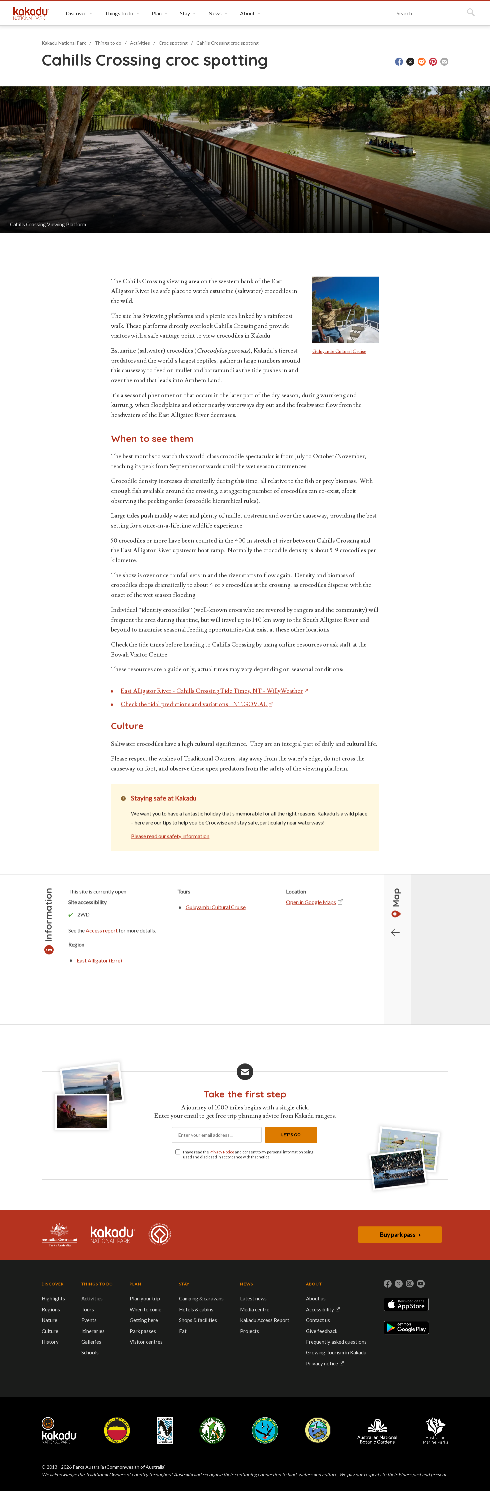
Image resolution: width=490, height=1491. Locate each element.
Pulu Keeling (318, 1430)
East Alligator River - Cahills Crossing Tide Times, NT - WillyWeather (212, 691)
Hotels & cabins (196, 1309)
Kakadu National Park (31, 13)
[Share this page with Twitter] (410, 62)
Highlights (53, 1298)
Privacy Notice (222, 1152)
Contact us (318, 1320)
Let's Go (291, 1134)
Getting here (144, 1320)
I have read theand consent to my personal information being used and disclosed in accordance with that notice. (248, 1154)
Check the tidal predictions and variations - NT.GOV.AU (194, 704)
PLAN (135, 1283)
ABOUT (314, 1283)
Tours (87, 1309)
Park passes (143, 1331)
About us (316, 1298)
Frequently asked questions (336, 1342)
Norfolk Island (212, 1430)
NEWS (246, 1283)
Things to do (108, 43)
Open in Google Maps (311, 902)
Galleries (91, 1342)
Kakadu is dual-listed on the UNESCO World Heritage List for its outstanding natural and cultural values (159, 1234)
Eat (183, 1331)
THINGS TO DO (97, 1283)
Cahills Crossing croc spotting (227, 43)
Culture (50, 1331)
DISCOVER (53, 1283)
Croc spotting (173, 43)
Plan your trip (145, 1298)
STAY (184, 1283)
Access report (102, 930)
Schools (90, 1352)
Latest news (253, 1298)
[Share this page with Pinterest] (433, 62)
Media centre (254, 1309)
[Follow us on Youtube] (421, 1284)
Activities (140, 43)
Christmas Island (265, 1430)
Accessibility (320, 1309)
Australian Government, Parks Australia (59, 1234)
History (50, 1342)
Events (89, 1320)
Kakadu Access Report (264, 1320)
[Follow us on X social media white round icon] (399, 1284)
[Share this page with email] (444, 62)
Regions (51, 1309)
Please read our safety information (170, 836)
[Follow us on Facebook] (388, 1284)
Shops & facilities (198, 1320)
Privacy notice (322, 1363)
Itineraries (93, 1331)
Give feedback (321, 1331)
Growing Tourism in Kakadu (336, 1352)
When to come (145, 1309)
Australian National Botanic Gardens (377, 1430)
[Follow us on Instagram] (410, 1284)
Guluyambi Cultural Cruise (339, 352)
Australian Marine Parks (435, 1430)
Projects (249, 1331)
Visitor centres (146, 1342)
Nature (49, 1320)
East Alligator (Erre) (99, 960)
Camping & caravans (201, 1298)
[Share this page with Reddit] (422, 62)
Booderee (165, 1430)
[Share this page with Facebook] (399, 62)
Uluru (117, 1430)
